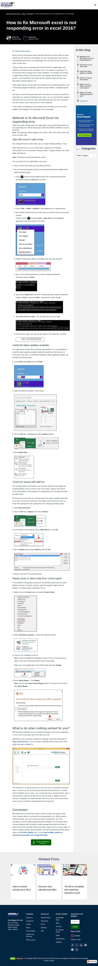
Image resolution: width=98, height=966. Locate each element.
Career (28, 924)
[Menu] (95, 5)
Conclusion (84, 101)
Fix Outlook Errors (60, 931)
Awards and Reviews (30, 935)
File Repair (30, 14)
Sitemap (44, 927)
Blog (23, 14)
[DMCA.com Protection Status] (17, 958)
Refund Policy (46, 917)
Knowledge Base (60, 919)
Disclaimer (44, 921)
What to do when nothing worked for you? (86, 94)
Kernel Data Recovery (13, 14)
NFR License (30, 940)
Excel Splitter (29, 832)
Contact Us (30, 921)
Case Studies (30, 931)
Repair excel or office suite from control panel (85, 86)
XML (42, 931)
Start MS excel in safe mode (86, 65)
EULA (43, 924)
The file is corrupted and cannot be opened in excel (74, 889)
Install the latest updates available (86, 72)
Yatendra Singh (16, 39)
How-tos (59, 926)
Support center (76, 939)
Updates (59, 942)
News (28, 927)
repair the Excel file (19, 742)
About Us (29, 917)
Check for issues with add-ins (86, 79)
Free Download (42, 842)
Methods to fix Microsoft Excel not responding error (87, 58)
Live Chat (93, 961)
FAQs (58, 935)
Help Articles (60, 939)
